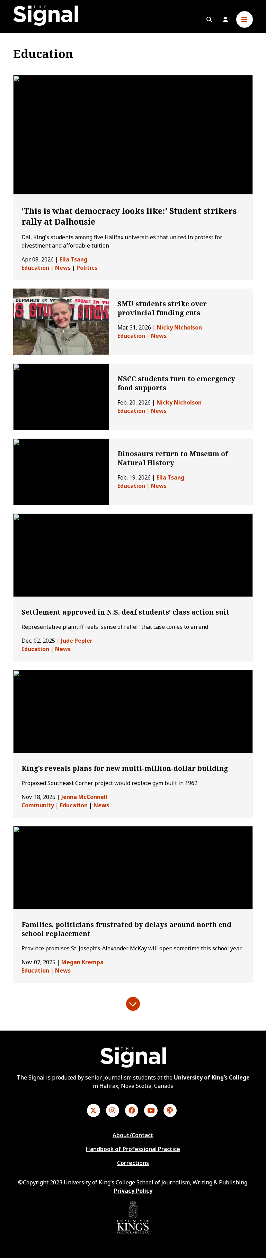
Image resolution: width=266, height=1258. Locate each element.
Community (37, 805)
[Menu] (244, 19)
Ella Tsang (73, 259)
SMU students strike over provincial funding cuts (162, 308)
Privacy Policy (133, 1190)
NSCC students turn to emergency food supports (176, 383)
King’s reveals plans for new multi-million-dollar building (124, 768)
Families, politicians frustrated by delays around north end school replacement (126, 929)
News (63, 268)
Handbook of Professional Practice (133, 1149)
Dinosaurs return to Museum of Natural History (172, 458)
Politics (87, 268)
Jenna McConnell (84, 797)
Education (35, 268)
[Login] (225, 19)
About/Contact (133, 1135)
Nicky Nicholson (179, 327)
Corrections (133, 1163)
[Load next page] (133, 1004)
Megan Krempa (82, 962)
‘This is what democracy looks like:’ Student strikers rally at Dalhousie (129, 216)
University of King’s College (212, 1077)
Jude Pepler (76, 640)
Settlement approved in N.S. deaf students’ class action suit (126, 612)
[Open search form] (209, 19)
